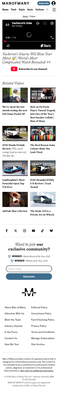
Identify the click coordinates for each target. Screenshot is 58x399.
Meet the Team (13, 319)
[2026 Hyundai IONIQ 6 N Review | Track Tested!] (43, 168)
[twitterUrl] (15, 230)
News (5, 9)
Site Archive (38, 344)
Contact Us (11, 338)
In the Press (11, 331)
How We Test (12, 344)
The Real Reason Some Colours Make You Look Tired (42, 149)
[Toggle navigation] (54, 9)
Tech (13, 9)
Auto (30, 9)
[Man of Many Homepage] (15, 3)
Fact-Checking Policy (42, 319)
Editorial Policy (39, 307)
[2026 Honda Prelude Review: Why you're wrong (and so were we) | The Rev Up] (15, 133)
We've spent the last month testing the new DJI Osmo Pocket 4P (14, 110)
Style (22, 9)
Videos (33, 16)
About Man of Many (15, 307)
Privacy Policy (38, 325)
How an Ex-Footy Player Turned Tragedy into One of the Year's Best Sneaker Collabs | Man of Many (42, 113)
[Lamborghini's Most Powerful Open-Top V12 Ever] (15, 168)
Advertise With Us (14, 313)
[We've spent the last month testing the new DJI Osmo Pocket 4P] (15, 95)
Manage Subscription (42, 338)
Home (25, 16)
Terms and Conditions (43, 331)
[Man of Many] (29, 292)
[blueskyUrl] (51, 230)
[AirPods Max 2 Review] (15, 199)
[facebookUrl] (6, 230)
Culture (39, 9)
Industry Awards (13, 325)
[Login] (53, 3)
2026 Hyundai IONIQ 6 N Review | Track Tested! (42, 183)
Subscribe (44, 3)
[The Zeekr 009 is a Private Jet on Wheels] (43, 199)
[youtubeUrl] (33, 230)
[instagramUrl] (24, 230)
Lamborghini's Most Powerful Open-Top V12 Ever (13, 183)
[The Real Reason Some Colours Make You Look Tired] (43, 133)
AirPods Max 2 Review (14, 211)
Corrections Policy (41, 313)
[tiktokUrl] (42, 230)
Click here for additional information (36, 370)
